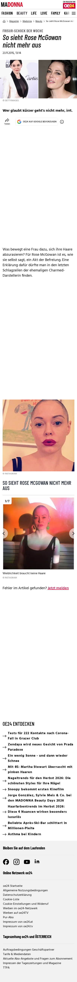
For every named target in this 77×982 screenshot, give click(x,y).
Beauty (22, 13)
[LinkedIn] (37, 862)
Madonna (27, 21)
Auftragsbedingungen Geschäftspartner (28, 949)
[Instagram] (16, 862)
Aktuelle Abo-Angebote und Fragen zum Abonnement (38, 958)
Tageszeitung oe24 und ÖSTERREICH (27, 936)
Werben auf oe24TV (15, 913)
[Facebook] (6, 862)
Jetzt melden (58, 588)
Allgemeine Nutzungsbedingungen (25, 890)
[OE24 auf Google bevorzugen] (62, 122)
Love (44, 13)
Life (34, 13)
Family (55, 13)
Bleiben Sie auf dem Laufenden (24, 848)
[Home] (4, 21)
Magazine (14, 21)
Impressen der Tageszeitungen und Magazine (32, 963)
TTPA (6, 967)
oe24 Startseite (12, 886)
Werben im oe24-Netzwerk (20, 908)
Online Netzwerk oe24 (17, 873)
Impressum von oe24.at (18, 922)
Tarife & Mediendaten (17, 954)
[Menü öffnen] (73, 13)
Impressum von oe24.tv (18, 926)
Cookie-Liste (11, 899)
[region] (38, 539)
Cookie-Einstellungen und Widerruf (25, 904)
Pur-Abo (8, 917)
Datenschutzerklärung (17, 895)
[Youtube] (27, 862)
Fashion (7, 13)
